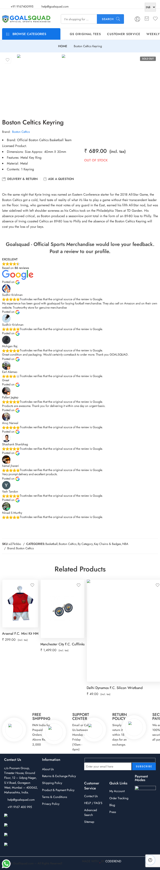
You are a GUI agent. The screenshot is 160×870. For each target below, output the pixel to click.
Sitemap (89, 821)
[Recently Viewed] (150, 860)
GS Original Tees (85, 34)
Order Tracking (118, 798)
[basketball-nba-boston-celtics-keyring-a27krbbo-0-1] (38, 82)
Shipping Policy (52, 783)
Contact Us (91, 796)
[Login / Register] (137, 19)
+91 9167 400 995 (20, 807)
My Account (117, 791)
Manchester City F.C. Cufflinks (62, 644)
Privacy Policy (50, 804)
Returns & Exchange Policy (59, 776)
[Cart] (147, 19)
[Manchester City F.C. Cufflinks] (62, 608)
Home (62, 46)
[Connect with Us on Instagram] (20, 827)
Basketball (51, 544)
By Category (85, 544)
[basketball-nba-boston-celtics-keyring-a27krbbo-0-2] (83, 82)
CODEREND (113, 861)
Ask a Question (60, 179)
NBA (125, 544)
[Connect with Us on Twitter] (20, 847)
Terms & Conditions (54, 797)
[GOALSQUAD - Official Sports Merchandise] (26, 19)
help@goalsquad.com (21, 799)
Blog (112, 805)
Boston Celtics (21, 131)
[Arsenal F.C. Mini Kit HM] (20, 603)
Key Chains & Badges (107, 544)
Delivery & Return (22, 179)
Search (108, 19)
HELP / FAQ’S (93, 803)
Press (112, 812)
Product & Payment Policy (58, 790)
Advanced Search (90, 812)
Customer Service (123, 34)
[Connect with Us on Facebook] (20, 818)
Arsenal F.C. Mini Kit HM (20, 633)
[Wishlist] (7, 60)
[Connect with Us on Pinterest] (20, 837)
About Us (48, 769)
